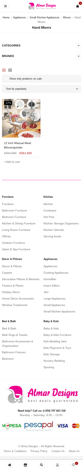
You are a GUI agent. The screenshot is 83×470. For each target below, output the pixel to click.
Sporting (49, 367)
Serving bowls (52, 236)
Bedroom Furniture (14, 217)
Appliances (19, 17)
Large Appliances (54, 298)
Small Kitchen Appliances (44, 17)
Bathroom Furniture (14, 210)
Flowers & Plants (12, 285)
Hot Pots (49, 217)
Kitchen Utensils (54, 229)
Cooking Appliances (56, 272)
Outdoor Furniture (13, 242)
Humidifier (50, 279)
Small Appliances (54, 305)
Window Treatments (14, 305)
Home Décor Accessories (18, 298)
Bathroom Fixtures (14, 352)
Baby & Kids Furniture (57, 334)
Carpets (7, 272)
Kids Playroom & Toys (57, 347)
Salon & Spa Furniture (16, 249)
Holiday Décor (11, 292)
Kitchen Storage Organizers (61, 223)
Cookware (50, 210)
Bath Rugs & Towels (14, 334)
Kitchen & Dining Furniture (18, 223)
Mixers (67, 17)
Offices (6, 236)
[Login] (57, 465)
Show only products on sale (25, 78)
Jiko (46, 292)
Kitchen (48, 204)
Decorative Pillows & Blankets (20, 279)
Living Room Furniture (16, 229)
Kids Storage (52, 354)
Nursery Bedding (54, 360)
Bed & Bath (9, 328)
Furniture (8, 204)
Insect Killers (52, 285)
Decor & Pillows (12, 266)
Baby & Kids (51, 328)
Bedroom (8, 358)
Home (6, 17)
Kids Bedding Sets (55, 341)
